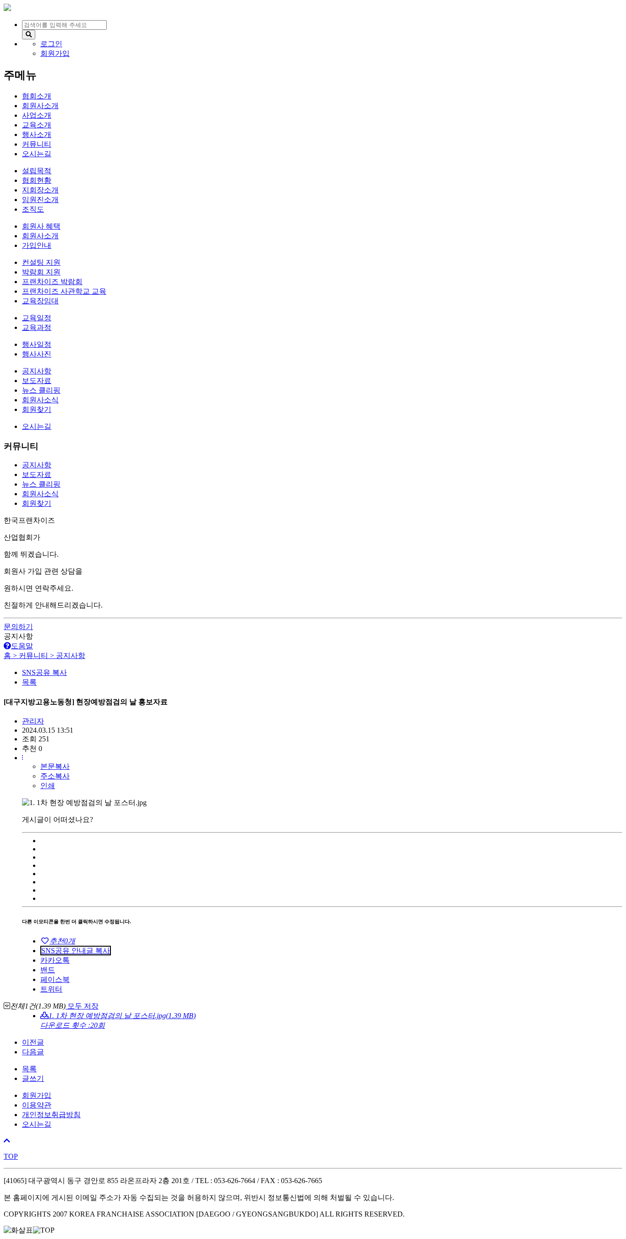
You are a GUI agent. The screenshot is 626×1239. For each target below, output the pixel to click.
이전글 (33, 1042)
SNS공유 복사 (44, 672)
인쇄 (47, 785)
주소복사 (55, 776)
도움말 (22, 646)
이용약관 (36, 1105)
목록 (29, 682)
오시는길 (36, 1124)
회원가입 (36, 1095)
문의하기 (18, 626)
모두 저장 (82, 1006)
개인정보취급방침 (51, 1114)
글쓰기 (33, 1078)
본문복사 (55, 766)
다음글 (33, 1052)
